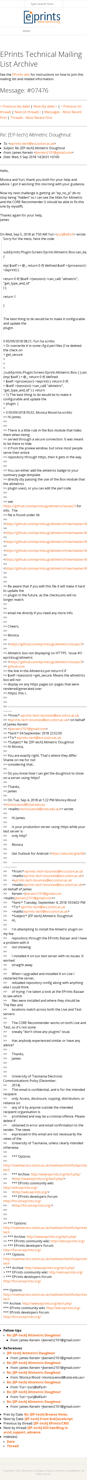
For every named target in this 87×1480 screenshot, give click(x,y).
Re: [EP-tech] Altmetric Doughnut (34, 1335)
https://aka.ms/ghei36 (67, 853)
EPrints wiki (21, 74)
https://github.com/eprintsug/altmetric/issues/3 (39, 506)
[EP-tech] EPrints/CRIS (51, 1423)
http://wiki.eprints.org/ (20, 1187)
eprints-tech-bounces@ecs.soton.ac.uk (50, 715)
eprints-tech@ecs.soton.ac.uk (32, 143)
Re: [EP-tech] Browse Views (46, 1414)
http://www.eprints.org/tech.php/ (56, 1174)
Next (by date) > (45, 106)
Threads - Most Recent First (31, 117)
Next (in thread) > (28, 112)
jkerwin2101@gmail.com (53, 152)
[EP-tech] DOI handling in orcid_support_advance (35, 1430)
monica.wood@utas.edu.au (25, 804)
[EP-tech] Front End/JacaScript (49, 1419)
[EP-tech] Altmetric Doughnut (31, 1353)
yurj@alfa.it (65, 234)
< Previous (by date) (15, 106)
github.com (16, 666)
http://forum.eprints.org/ (22, 1201)
